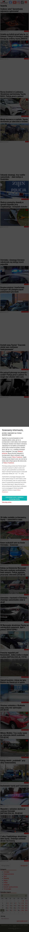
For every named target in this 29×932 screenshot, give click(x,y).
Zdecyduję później (6, 502)
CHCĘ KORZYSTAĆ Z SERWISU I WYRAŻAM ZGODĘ (15, 498)
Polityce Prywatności (17, 457)
